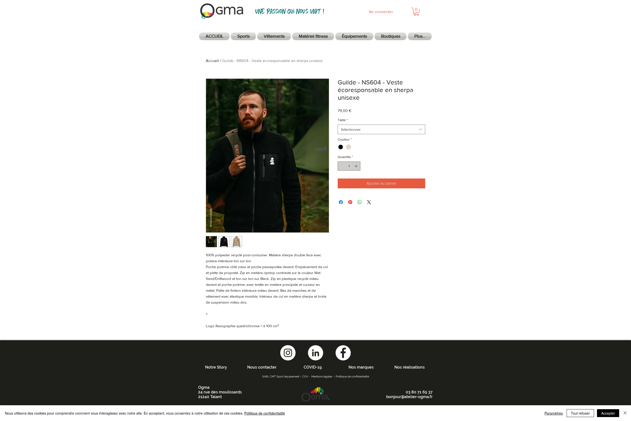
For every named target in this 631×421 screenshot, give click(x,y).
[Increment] (356, 166)
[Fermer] (625, 413)
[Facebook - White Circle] (343, 352)
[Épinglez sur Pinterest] (350, 202)
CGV (305, 376)
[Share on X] (369, 202)
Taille (343, 120)
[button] (416, 12)
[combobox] (381, 129)
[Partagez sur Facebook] (341, 202)
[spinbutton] (349, 166)
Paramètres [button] (553, 413)
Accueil (212, 61)
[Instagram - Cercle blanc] (288, 352)
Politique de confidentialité (352, 376)
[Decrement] (341, 166)
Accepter (608, 413)
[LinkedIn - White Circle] (315, 352)
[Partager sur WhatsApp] (360, 202)
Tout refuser (580, 413)
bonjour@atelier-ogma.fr (409, 396)
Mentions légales (321, 376)
